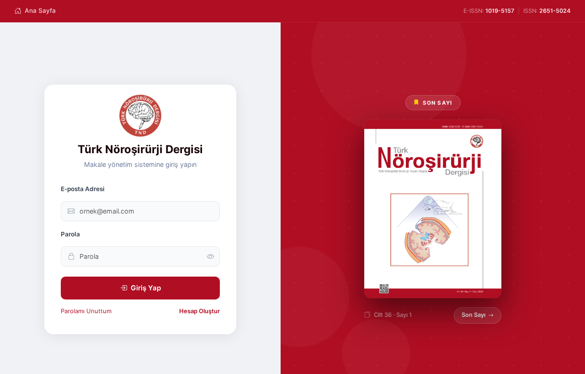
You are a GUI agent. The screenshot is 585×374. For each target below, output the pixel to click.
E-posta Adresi (83, 188)
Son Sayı (473, 314)
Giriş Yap (146, 287)
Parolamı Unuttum (86, 311)
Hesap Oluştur (199, 311)
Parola (70, 234)
